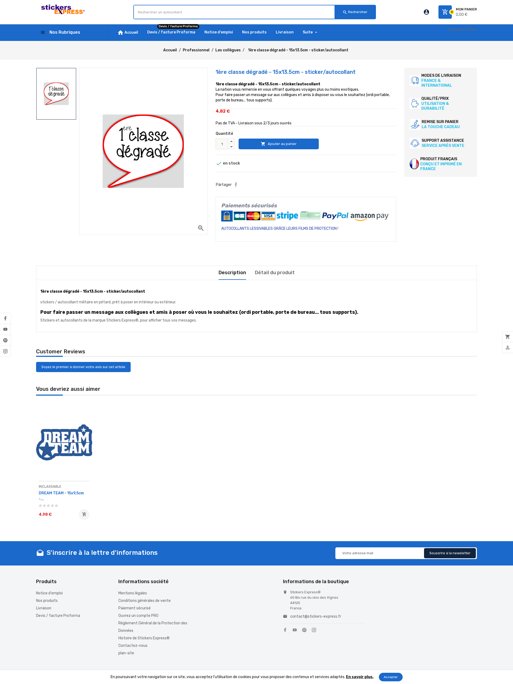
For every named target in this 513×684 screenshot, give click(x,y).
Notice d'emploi (49, 593)
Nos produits (47, 600)
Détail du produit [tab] (275, 273)
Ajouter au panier (279, 144)
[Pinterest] (5, 340)
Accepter (391, 677)
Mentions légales (132, 593)
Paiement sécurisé (134, 608)
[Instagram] (5, 351)
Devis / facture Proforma (58, 615)
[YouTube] (5, 329)
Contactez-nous (462, 29)
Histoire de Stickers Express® (144, 638)
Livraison (43, 608)
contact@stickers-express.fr (315, 616)
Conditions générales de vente (144, 600)
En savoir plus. (360, 677)
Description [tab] (232, 273)
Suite (308, 32)
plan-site (126, 653)
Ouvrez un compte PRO (138, 615)
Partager (236, 184)
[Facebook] (5, 318)
